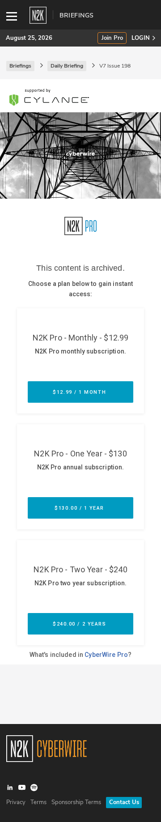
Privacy (15, 802)
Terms (38, 802)
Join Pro (112, 38)
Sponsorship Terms (76, 802)
